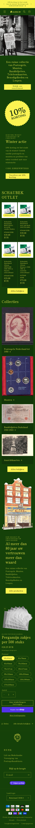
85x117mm (22, 669)
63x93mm (8, 663)
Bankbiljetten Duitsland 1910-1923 (16, 428)
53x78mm (22, 658)
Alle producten (16, 590)
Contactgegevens (27, 823)
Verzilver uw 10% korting (17, 176)
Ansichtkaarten (12, 460)
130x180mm (25, 679)
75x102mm (22, 663)
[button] (4, 11)
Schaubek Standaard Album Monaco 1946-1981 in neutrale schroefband (25, 267)
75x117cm (8, 669)
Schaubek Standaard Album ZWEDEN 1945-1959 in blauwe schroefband (8, 267)
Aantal (4, 690)
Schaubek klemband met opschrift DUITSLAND (25, 224)
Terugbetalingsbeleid (11, 823)
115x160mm (9, 679)
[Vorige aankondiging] (4, 4)
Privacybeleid (21, 820)
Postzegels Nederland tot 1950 (17, 350)
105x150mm (24, 674)
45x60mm (8, 658)
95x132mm (8, 674)
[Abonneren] (28, 775)
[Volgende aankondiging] (31, 4)
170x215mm (9, 684)
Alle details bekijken (21, 723)
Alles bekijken (17, 291)
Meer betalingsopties (17, 715)
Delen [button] (6, 723)
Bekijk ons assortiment (17, 87)
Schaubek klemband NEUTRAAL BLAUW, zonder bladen (9, 225)
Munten (8, 399)
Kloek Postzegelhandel (16, 817)
